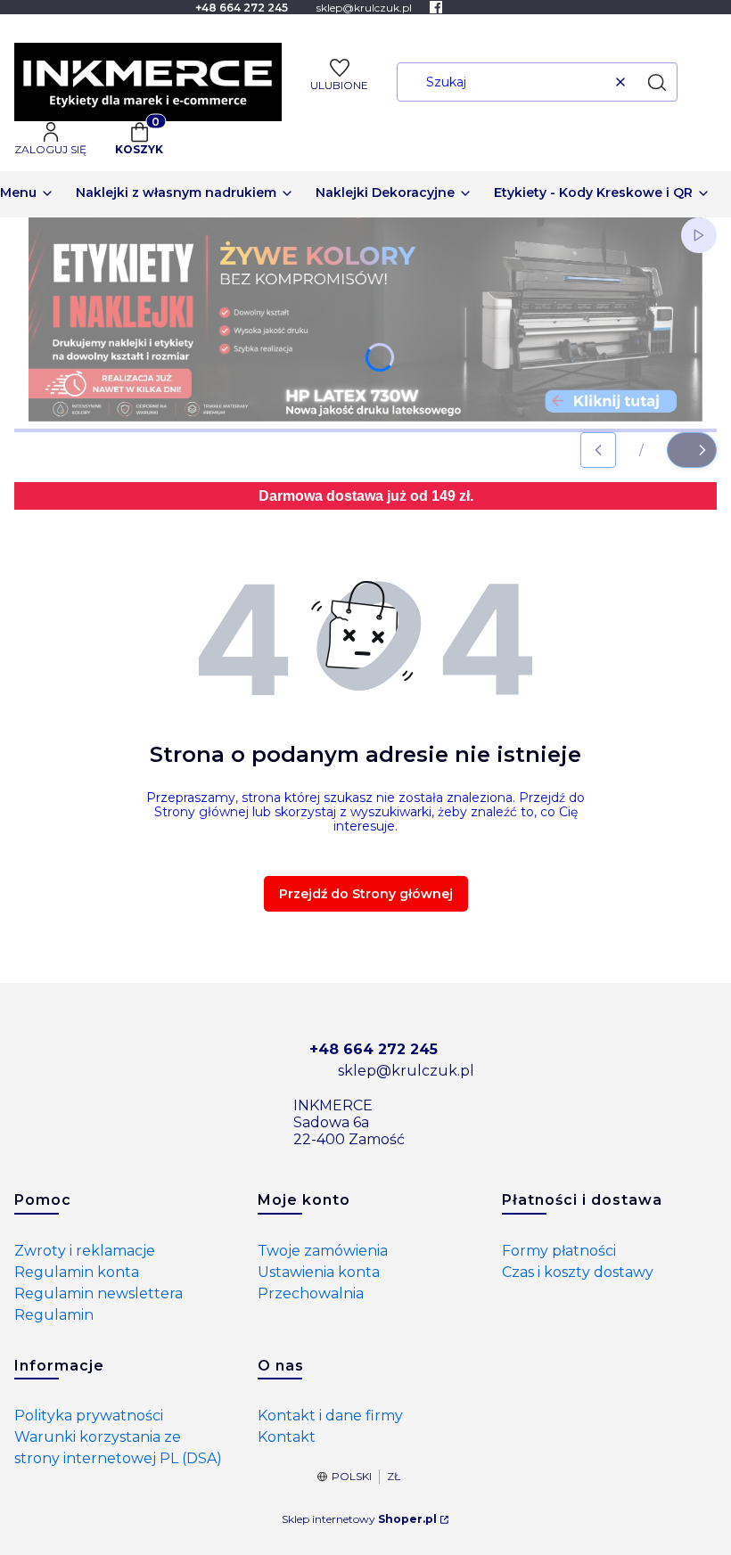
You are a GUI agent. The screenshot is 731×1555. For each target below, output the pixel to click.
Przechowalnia (311, 1293)
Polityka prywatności (88, 1415)
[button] (657, 82)
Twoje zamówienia (323, 1250)
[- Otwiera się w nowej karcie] (436, 7)
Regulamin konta (76, 1272)
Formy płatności (559, 1250)
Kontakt (287, 1436)
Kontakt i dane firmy (330, 1415)
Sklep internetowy (359, 1519)
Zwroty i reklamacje (84, 1250)
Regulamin (54, 1314)
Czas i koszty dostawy (577, 1272)
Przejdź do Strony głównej (366, 894)
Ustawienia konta (319, 1272)
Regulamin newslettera (98, 1293)
